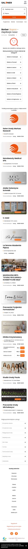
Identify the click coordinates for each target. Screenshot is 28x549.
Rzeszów (14, 473)
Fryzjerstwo (6, 22)
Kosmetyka (19, 22)
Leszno (14, 498)
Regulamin (14, 523)
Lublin (14, 490)
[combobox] (14, 9)
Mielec (14, 495)
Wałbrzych (14, 512)
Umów (22, 348)
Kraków (14, 487)
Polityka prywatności (14, 529)
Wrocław (14, 476)
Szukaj (14, 17)
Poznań (14, 501)
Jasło (14, 509)
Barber (13, 22)
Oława (14, 484)
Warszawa (14, 479)
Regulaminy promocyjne (14, 526)
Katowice (14, 507)
